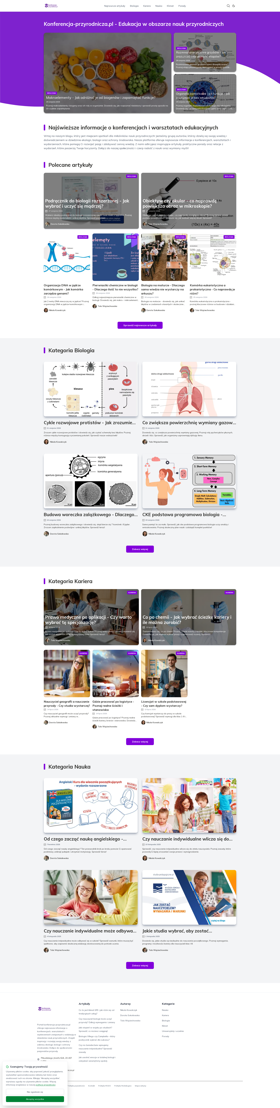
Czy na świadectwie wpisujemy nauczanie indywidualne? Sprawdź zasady (95, 1048)
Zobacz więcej (140, 549)
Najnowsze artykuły (114, 5)
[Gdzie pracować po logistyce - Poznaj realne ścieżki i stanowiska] (115, 673)
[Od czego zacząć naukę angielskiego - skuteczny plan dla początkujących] (91, 805)
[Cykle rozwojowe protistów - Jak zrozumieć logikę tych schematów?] (91, 389)
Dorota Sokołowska (60, 224)
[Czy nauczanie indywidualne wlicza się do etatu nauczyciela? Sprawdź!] (189, 805)
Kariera (147, 5)
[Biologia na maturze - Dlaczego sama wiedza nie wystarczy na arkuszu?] (164, 257)
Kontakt (91, 1086)
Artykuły (84, 1003)
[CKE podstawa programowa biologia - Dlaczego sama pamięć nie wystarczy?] (189, 481)
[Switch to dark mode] (233, 5)
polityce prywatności (45, 1084)
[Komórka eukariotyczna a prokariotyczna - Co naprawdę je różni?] (213, 257)
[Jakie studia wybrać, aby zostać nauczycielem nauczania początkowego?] (189, 897)
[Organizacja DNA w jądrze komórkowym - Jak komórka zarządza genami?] (67, 257)
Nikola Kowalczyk (58, 442)
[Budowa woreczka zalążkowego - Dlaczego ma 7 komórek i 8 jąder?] (91, 481)
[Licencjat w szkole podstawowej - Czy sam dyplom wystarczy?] (164, 673)
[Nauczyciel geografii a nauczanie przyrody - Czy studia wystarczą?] (67, 673)
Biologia (134, 5)
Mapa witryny (140, 1086)
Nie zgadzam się (35, 1092)
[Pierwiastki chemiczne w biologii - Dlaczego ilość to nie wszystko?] (115, 257)
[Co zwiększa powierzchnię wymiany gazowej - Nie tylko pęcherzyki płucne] (189, 389)
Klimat (170, 5)
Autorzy (125, 1003)
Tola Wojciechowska (158, 224)
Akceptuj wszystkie (35, 1099)
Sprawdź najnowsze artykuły (140, 325)
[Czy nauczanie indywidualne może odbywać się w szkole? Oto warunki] (91, 897)
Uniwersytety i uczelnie (173, 1031)
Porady (182, 5)
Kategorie (168, 1003)
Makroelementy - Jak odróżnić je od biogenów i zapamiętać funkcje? (100, 97)
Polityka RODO (104, 1086)
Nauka (158, 5)
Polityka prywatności (76, 1086)
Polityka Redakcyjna (122, 1086)
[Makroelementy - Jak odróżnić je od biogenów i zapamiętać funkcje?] (107, 73)
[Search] (228, 5)
